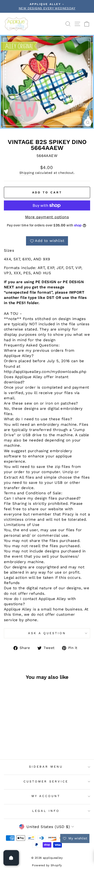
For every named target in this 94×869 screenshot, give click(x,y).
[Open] (11, 858)
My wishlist (77, 838)
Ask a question (47, 633)
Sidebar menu (46, 766)
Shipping (26, 172)
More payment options (47, 217)
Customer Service (46, 781)
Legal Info (46, 811)
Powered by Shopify (47, 865)
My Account (45, 796)
